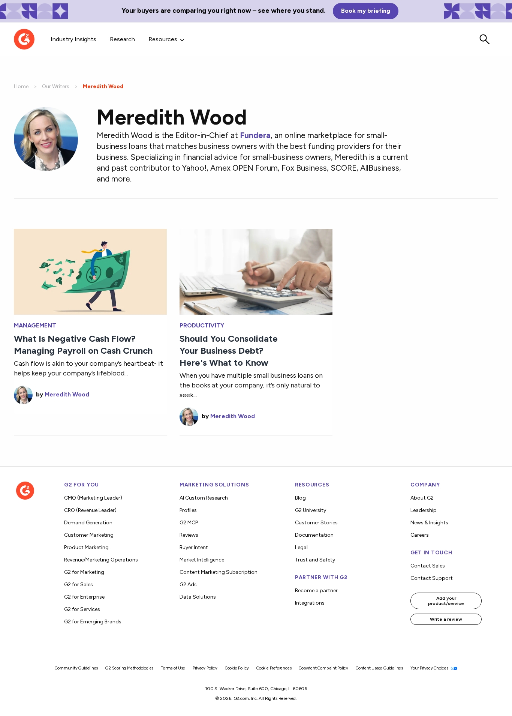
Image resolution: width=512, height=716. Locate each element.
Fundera (255, 135)
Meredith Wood (67, 394)
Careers (419, 535)
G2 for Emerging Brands (92, 621)
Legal (301, 547)
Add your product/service (446, 601)
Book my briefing (365, 10)
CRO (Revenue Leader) (90, 510)
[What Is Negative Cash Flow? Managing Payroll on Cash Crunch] (90, 271)
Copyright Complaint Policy (323, 668)
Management (35, 325)
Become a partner (316, 590)
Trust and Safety (315, 560)
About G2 (422, 498)
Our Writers (55, 86)
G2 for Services (82, 609)
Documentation (314, 535)
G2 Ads (188, 584)
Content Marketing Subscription (218, 572)
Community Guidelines (76, 668)
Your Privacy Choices (429, 668)
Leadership (423, 510)
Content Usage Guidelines (379, 668)
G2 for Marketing (84, 572)
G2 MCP (189, 522)
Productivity (202, 325)
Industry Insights (73, 39)
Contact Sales (427, 566)
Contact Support (431, 578)
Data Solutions (198, 597)
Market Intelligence (202, 560)
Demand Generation (88, 522)
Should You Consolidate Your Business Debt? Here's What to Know (229, 350)
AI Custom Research (204, 498)
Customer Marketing (89, 535)
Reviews (189, 535)
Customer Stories (316, 522)
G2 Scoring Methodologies (129, 668)
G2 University (310, 510)
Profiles (188, 510)
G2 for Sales (78, 584)
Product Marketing (86, 547)
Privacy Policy (205, 668)
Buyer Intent (194, 547)
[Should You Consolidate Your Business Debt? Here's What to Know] (256, 271)
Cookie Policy (237, 668)
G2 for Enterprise (84, 597)
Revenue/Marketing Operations (101, 560)
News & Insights (429, 522)
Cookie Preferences (273, 668)
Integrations (310, 603)
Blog (300, 498)
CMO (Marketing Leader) (93, 498)
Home (21, 86)
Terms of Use (173, 668)
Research (122, 39)
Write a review (446, 619)
